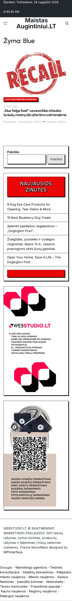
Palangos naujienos (14, 596)
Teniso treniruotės (14, 586)
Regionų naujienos (43, 591)
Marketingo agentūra (31, 567)
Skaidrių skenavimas (38, 572)
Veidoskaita (54, 582)
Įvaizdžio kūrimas (30, 582)
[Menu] (5, 23)
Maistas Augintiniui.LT (36, 23)
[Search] (67, 23)
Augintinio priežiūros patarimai (21, 99)
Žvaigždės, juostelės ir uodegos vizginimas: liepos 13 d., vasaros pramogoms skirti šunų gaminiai (31, 244)
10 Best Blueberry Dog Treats (29, 217)
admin (62, 121)
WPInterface (12, 552)
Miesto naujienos (41, 577)
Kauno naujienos (13, 591)
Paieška (13, 152)
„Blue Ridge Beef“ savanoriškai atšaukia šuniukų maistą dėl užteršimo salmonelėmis (35, 113)
